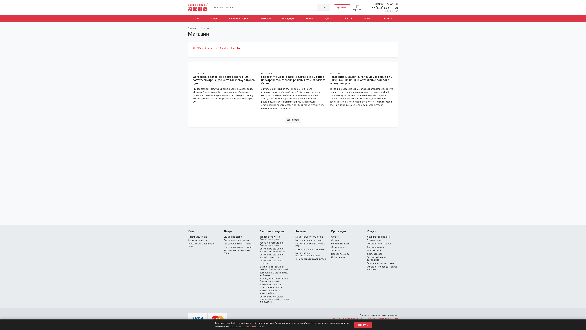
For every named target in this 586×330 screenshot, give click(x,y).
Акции (366, 18)
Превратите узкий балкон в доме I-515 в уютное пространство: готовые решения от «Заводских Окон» (293, 80)
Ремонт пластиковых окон (380, 263)
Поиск (323, 7)
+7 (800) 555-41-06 (384, 4)
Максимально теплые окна (309, 236)
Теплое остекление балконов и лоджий (270, 238)
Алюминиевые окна (198, 240)
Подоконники (338, 257)
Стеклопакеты (338, 247)
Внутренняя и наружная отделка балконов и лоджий (274, 268)
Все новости (293, 119)
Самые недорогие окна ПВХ (309, 249)
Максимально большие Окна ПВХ (310, 245)
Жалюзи (335, 250)
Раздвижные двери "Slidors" (238, 243)
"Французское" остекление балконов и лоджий (274, 280)
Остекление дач (375, 247)
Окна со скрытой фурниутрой (310, 258)
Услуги (309, 18)
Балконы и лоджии (239, 18)
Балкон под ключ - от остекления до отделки (272, 286)
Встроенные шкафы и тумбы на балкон (274, 274)
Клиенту (347, 18)
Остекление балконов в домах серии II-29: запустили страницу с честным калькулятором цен (224, 80)
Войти (344, 7)
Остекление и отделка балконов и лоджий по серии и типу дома (274, 299)
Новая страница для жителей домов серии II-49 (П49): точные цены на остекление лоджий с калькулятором (361, 80)
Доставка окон (374, 253)
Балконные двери (233, 236)
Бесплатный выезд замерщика (376, 258)
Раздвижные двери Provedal (238, 247)
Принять (363, 324)
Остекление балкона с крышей (271, 262)
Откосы (335, 236)
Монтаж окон (374, 250)
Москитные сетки (340, 243)
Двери (214, 18)
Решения (266, 18)
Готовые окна (374, 240)
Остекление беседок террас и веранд (382, 268)
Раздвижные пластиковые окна (201, 245)
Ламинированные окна (379, 236)
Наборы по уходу (340, 253)
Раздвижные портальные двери (237, 251)
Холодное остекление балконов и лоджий (271, 244)
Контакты (387, 18)
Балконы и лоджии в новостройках (270, 292)
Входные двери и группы (236, 240)
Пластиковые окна (197, 236)
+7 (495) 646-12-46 (385, 8)
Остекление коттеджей (379, 243)
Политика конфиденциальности (346, 318)
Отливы (335, 240)
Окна (196, 18)
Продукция (288, 18)
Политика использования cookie (382, 318)
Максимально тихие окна (308, 240)
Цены (328, 18)
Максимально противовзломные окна (307, 254)
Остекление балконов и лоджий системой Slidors (272, 250)
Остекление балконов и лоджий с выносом (272, 256)
